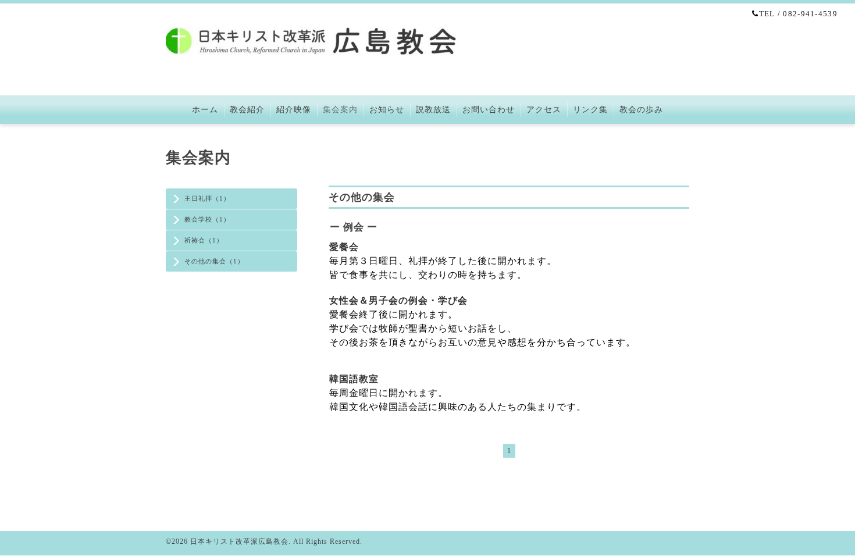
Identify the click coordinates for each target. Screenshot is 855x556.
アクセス (543, 109)
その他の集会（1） (214, 261)
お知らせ (386, 109)
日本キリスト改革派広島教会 (239, 541)
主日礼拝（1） (207, 198)
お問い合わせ (488, 109)
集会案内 (340, 109)
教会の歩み (641, 109)
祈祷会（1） (203, 240)
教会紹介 (247, 109)
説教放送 (433, 109)
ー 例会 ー (353, 227)
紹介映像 (293, 109)
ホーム (205, 109)
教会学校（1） (207, 219)
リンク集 (590, 109)
